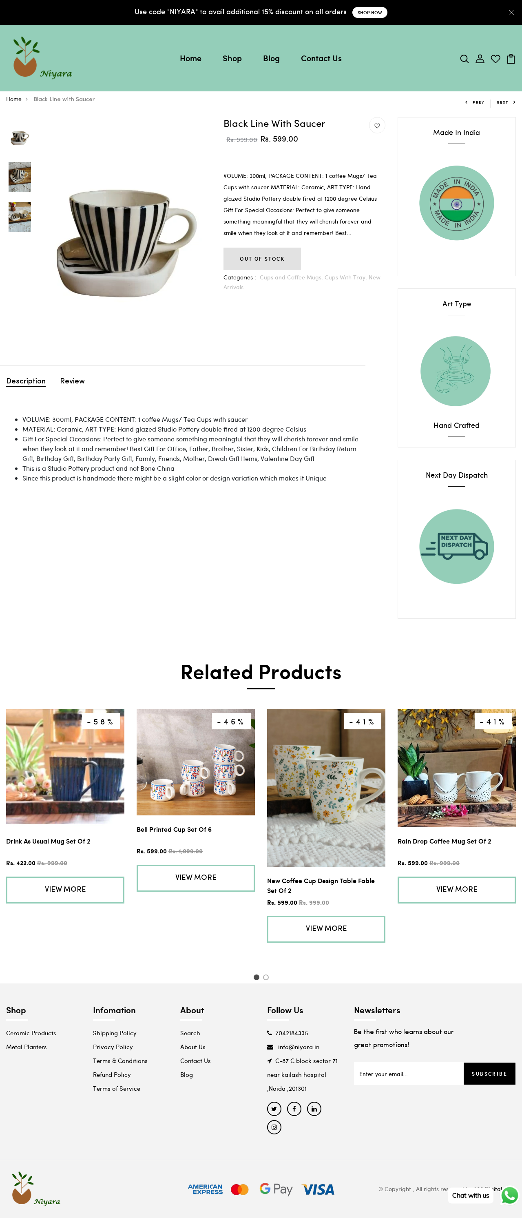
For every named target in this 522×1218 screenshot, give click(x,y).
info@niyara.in (297, 1047)
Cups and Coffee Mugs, (292, 277)
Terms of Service (116, 1088)
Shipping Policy (115, 1033)
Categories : (239, 277)
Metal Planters (26, 1047)
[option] (19, 137)
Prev (478, 102)
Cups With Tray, (347, 277)
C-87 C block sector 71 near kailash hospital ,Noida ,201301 (302, 1074)
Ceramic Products (31, 1033)
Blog (271, 58)
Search (190, 1033)
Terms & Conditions (120, 1060)
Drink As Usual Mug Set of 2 (48, 841)
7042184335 (291, 1033)
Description (26, 381)
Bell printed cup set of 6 (174, 829)
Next (503, 102)
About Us (193, 1047)
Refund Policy (112, 1074)
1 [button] (258, 978)
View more (65, 890)
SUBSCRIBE (489, 1073)
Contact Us (321, 58)
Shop (232, 58)
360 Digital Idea (495, 1189)
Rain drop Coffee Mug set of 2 (444, 841)
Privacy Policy (113, 1047)
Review (72, 381)
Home (190, 58)
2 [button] (267, 978)
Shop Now (370, 12)
